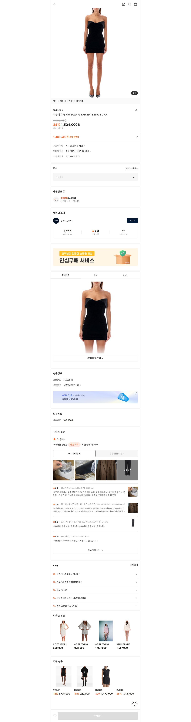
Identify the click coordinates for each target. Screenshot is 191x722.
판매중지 (97, 715)
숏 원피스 (79, 101)
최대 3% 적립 (72, 156)
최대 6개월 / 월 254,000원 (77, 151)
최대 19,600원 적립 (74, 145)
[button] (95, 137)
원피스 (69, 101)
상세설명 (66, 275)
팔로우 (132, 220)
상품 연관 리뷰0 (117, 453)
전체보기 (134, 565)
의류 (62, 101)
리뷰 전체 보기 (94, 550)
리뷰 (95, 275)
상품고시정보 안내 (71, 385)
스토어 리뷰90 (74, 453)
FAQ (125, 275)
